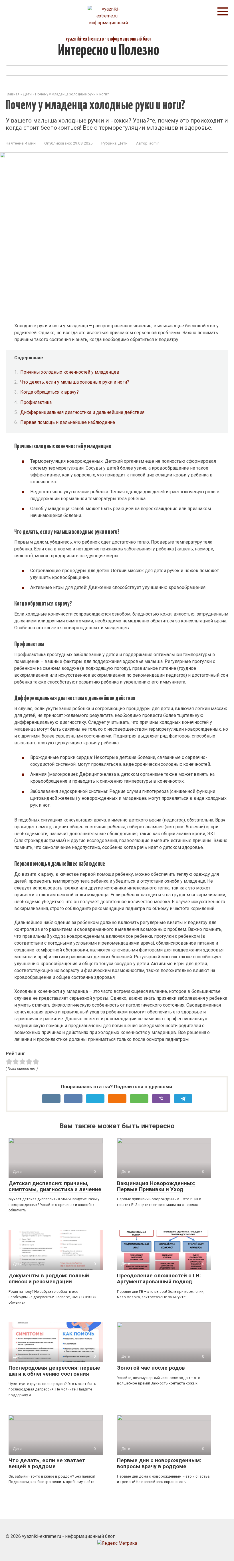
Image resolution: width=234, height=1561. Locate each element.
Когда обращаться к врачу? (49, 392)
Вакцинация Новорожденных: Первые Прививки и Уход (156, 1186)
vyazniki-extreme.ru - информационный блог (108, 39)
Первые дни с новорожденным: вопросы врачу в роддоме (159, 1463)
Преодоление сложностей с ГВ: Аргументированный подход (159, 1278)
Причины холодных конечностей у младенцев (69, 372)
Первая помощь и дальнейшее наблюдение (67, 422)
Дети (123, 143)
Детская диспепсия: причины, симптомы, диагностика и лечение (55, 1186)
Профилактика (36, 402)
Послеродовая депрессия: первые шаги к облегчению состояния (54, 1370)
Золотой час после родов (151, 1367)
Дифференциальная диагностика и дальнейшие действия (82, 412)
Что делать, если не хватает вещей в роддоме (47, 1463)
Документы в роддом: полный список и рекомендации (49, 1278)
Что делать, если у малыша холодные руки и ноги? (74, 382)
